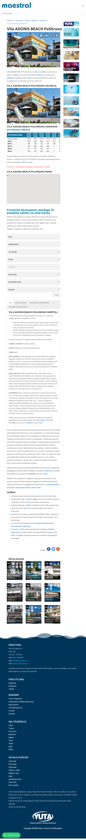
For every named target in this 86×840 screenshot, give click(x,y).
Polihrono (43, 20)
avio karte (10, 487)
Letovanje (19, 20)
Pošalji (56, 295)
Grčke (29, 78)
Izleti (10, 776)
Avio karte (12, 782)
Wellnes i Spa (14, 773)
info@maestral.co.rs (20, 661)
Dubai (11, 743)
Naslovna (10, 20)
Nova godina (13, 785)
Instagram (12, 686)
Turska (11, 728)
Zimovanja (13, 764)
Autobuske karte (15, 779)
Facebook (12, 683)
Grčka (27, 20)
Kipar (11, 746)
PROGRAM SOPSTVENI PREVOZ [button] (18, 307)
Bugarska (12, 734)
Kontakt (12, 714)
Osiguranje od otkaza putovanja (21, 702)
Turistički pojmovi (15, 708)
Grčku (28, 505)
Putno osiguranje (15, 699)
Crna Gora (12, 731)
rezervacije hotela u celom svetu (28, 487)
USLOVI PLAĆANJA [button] (20, 302)
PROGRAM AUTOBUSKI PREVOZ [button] (39, 302)
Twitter (11, 689)
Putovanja (12, 767)
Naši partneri (13, 705)
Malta (11, 749)
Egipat (35, 499)
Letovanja (12, 761)
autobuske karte (52, 484)
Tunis (11, 740)
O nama (12, 711)
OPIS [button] (10, 302)
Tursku (29, 499)
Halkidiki (34, 20)
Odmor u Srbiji (14, 770)
